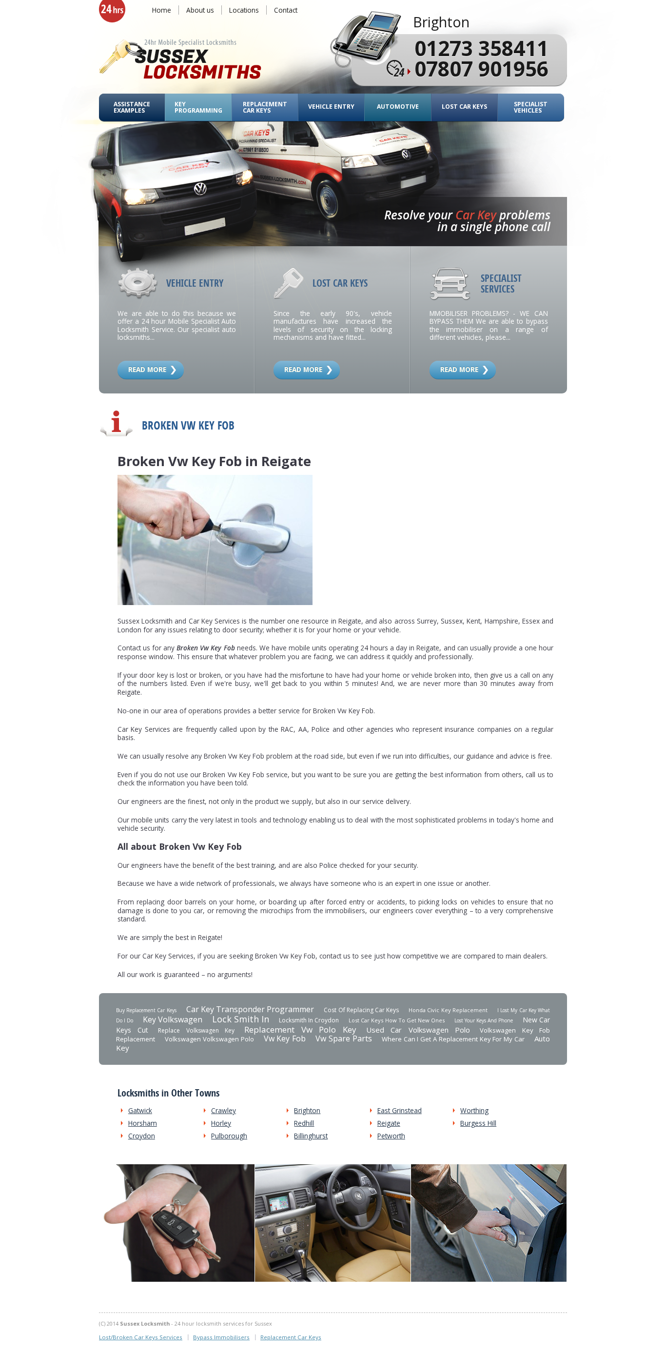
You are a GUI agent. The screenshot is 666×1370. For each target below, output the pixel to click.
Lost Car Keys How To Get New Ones (396, 1020)
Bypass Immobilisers (221, 1337)
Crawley (223, 1110)
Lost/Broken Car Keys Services (140, 1337)
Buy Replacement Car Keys (146, 1010)
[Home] (180, 59)
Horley (221, 1123)
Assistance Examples (132, 107)
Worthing (474, 1110)
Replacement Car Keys (265, 107)
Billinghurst (311, 1135)
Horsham (142, 1123)
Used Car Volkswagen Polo (418, 1030)
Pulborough (229, 1135)
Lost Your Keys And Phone (483, 1020)
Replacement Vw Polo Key (300, 1029)
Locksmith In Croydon (309, 1020)
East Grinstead (399, 1110)
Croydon (141, 1135)
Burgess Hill (478, 1123)
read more (147, 369)
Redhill (304, 1123)
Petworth (391, 1135)
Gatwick (140, 1110)
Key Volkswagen (172, 1019)
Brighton (307, 1110)
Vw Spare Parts (343, 1038)
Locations (244, 10)
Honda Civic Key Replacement (448, 1010)
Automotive (398, 106)
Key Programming (198, 107)
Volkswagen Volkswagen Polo (209, 1039)
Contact (285, 10)
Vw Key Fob (285, 1038)
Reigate (388, 1123)
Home (161, 10)
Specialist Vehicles (531, 107)
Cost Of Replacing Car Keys (361, 1010)
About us (200, 10)
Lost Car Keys (464, 106)
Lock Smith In (240, 1019)
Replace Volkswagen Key (196, 1030)
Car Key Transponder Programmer (250, 1009)
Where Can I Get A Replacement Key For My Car (453, 1039)
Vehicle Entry (331, 106)
